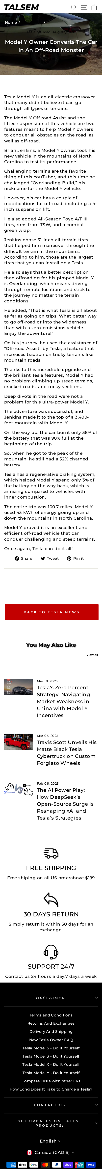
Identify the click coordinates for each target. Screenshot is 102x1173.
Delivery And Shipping (51, 1031)
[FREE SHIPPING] (51, 854)
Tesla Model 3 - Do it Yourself (51, 1056)
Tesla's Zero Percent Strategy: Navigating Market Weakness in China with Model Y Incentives (63, 701)
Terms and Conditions (51, 1015)
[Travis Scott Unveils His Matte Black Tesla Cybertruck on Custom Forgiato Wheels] (18, 741)
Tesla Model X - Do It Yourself (50, 1064)
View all (92, 655)
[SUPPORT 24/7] (51, 953)
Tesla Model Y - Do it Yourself (51, 1072)
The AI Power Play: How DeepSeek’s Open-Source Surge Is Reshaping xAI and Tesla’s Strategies (65, 804)
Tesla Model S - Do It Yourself (51, 1048)
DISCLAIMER (49, 998)
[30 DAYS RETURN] (51, 901)
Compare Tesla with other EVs (51, 1081)
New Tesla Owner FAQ (51, 1040)
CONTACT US (50, 1105)
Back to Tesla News (51, 612)
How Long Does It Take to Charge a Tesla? (51, 1089)
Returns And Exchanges (51, 1023)
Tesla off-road (39, 32)
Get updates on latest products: (50, 1123)
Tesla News (32, 22)
